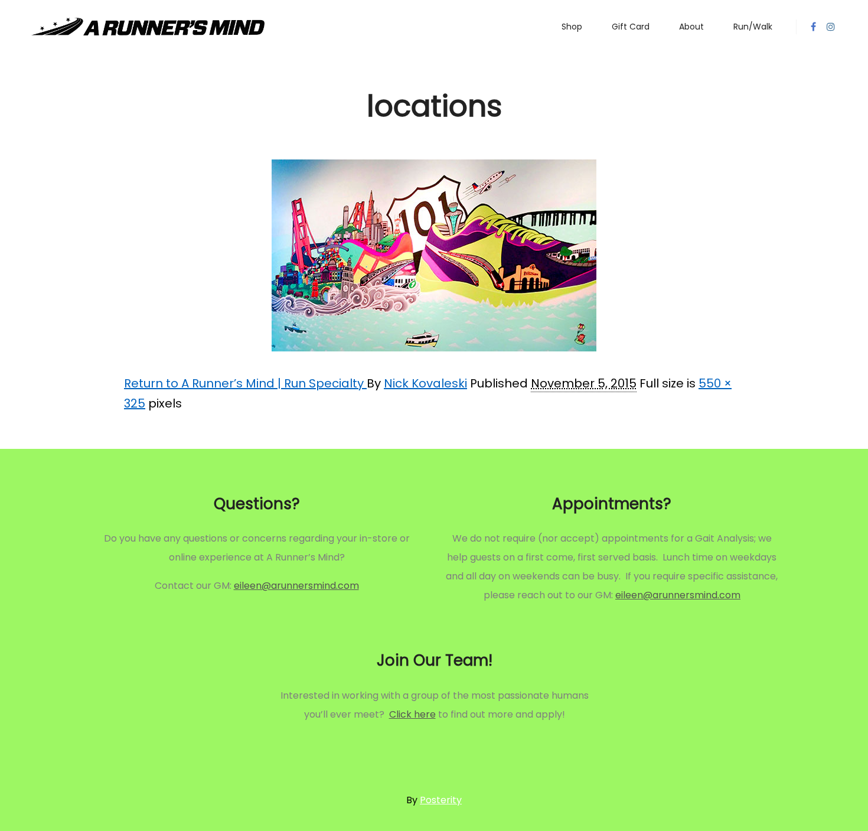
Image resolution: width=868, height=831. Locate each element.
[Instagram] (830, 26)
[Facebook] (813, 26)
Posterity (441, 800)
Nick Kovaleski (425, 383)
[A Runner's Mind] (148, 26)
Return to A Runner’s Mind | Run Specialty (245, 383)
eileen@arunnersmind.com (296, 585)
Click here (412, 714)
